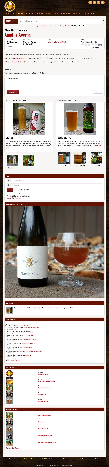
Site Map (80, 458)
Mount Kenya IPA (43, 401)
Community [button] (65, 13)
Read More (98, 146)
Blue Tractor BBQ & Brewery (47, 381)
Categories (29, 13)
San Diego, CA (28, 44)
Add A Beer (77, 13)
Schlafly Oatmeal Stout (45, 436)
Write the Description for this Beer (15, 58)
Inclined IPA (29, 335)
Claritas (9, 137)
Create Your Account (14, 198)
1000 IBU (30, 331)
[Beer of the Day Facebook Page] (90, 3)
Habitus (28, 168)
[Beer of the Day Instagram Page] (98, 3)
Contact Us (97, 458)
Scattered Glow (27, 347)
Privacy (63, 458)
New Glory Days (43, 374)
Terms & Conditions (45, 458)
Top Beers (40, 13)
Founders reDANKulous (33, 327)
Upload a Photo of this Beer (13, 62)
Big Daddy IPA (80, 166)
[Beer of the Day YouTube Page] (103, 3)
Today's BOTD (10, 13)
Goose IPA (96, 166)
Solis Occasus (12, 168)
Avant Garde (27, 355)
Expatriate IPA (64, 137)
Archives (21, 13)
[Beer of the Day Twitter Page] (94, 3)
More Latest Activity (13, 360)
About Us (11, 458)
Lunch (64, 166)
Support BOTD (29, 458)
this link (67, 26)
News (56, 13)
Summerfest (42, 395)
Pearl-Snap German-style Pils (47, 442)
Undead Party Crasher (30, 339)
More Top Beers (13, 448)
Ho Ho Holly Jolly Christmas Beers (32, 351)
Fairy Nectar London (44, 388)
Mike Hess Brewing (16, 30)
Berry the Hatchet (29, 343)
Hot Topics (24, 325)
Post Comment (13, 92)
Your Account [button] (88, 13)
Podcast (49, 13)
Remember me (24, 190)
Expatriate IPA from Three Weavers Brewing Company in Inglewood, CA (48, 308)
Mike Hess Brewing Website (57, 42)
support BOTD (40, 26)
